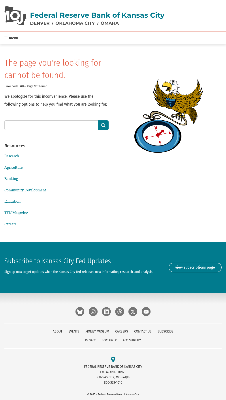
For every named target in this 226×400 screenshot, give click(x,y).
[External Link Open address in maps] (113, 359)
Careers (10, 223)
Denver (40, 23)
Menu (13, 38)
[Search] (103, 125)
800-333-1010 (113, 382)
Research (11, 155)
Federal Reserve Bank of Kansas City (97, 15)
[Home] (15, 15)
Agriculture (13, 167)
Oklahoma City (75, 23)
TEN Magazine (16, 212)
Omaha (110, 23)
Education (12, 201)
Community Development (25, 190)
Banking (11, 178)
